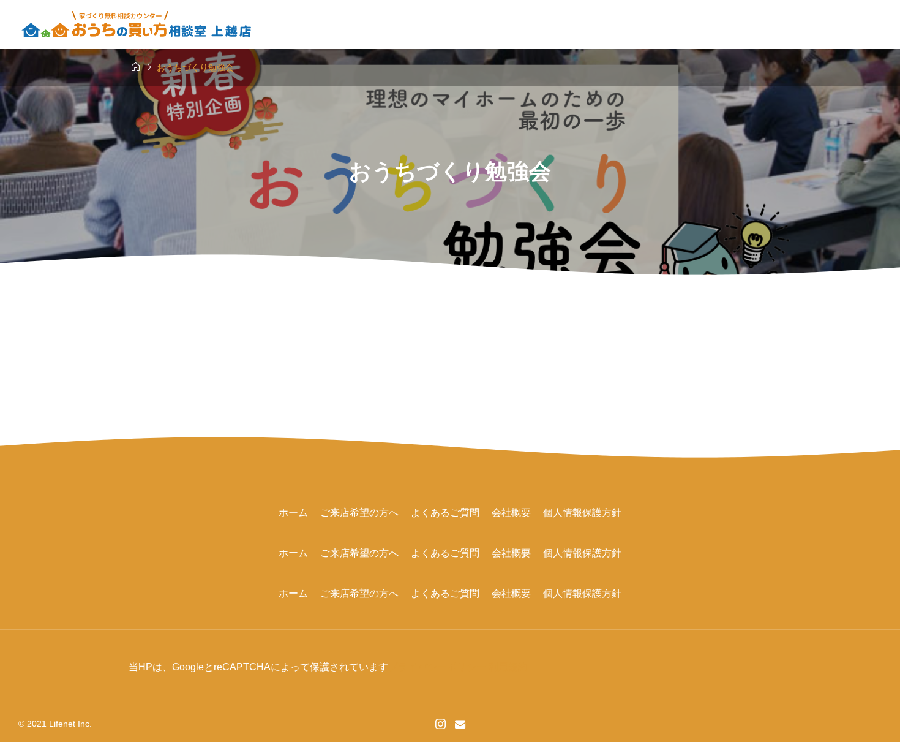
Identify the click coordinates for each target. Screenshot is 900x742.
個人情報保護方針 (582, 512)
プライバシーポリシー (437, 667)
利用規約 (508, 667)
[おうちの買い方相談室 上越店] (137, 24)
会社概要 (511, 512)
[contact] (460, 724)
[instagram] (440, 723)
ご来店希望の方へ (359, 512)
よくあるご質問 (445, 512)
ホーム (293, 512)
